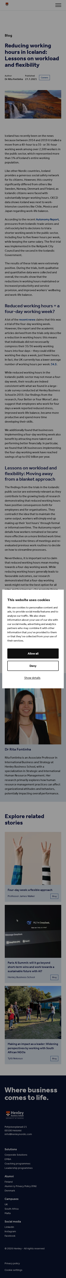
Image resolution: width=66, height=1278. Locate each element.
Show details (32, 678)
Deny (33, 666)
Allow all (33, 653)
